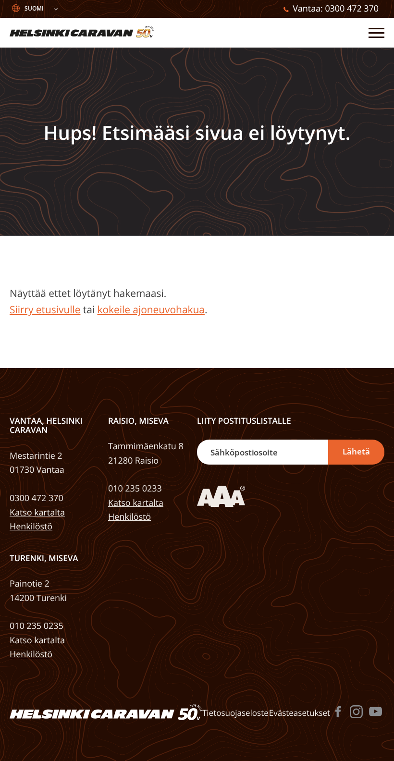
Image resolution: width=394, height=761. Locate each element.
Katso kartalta (37, 512)
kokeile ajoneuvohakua (150, 310)
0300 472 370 (36, 498)
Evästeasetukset (299, 713)
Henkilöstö (31, 526)
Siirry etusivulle (45, 310)
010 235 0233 (135, 488)
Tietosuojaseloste (235, 713)
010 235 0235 (36, 626)
